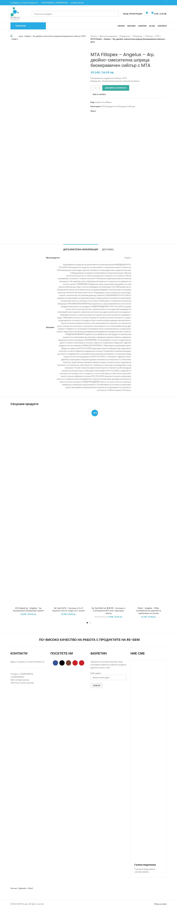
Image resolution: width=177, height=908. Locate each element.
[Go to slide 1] (87, 622)
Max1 (31, 888)
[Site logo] (15, 13)
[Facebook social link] (97, 111)
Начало (94, 36)
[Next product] (98, 47)
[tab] (80, 248)
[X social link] (100, 111)
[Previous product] (92, 47)
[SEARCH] (116, 14)
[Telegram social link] (110, 111)
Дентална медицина (108, 36)
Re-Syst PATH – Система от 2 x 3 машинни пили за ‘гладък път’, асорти (68, 609)
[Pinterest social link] (103, 111)
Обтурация (137, 36)
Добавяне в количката (116, 88)
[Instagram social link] (68, 663)
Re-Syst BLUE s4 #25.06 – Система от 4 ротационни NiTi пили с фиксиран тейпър (108, 611)
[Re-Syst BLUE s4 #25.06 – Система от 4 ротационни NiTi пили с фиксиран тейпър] (109, 507)
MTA (158, 36)
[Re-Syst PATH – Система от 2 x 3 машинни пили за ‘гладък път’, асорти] (68, 507)
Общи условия (160, 904)
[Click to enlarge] (15, 35)
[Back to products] (95, 47)
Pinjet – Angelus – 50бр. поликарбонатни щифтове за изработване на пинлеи (148, 611)
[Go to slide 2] (90, 622)
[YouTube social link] (75, 663)
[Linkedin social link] (107, 111)
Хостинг (13, 888)
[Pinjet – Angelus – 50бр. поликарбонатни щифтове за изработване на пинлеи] (148, 507)
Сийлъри (149, 36)
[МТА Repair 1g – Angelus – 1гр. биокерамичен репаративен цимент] (28, 507)
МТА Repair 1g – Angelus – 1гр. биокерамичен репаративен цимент (28, 609)
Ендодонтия (125, 36)
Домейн (22, 888)
